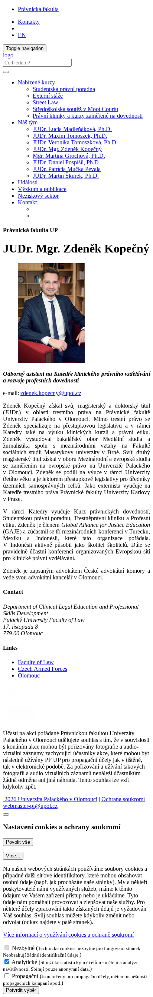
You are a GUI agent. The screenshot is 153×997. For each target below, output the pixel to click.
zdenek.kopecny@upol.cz (50, 393)
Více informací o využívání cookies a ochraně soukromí (68, 934)
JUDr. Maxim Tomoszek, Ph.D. (70, 136)
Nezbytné (23, 948)
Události (28, 182)
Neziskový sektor (38, 196)
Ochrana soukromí (123, 799)
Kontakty (29, 22)
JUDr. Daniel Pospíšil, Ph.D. (66, 162)
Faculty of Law (36, 662)
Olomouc (29, 675)
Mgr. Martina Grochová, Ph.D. (69, 156)
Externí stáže (48, 96)
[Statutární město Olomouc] (20, 720)
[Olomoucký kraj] (28, 701)
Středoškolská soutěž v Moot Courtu (75, 109)
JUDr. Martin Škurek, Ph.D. (66, 176)
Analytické (24, 962)
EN (22, 35)
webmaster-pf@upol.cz (30, 806)
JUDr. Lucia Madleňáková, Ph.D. (72, 129)
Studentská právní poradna (64, 89)
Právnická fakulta (38, 9)
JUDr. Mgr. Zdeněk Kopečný (67, 149)
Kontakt (27, 202)
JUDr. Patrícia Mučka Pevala (67, 169)
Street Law (45, 102)
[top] (6, 814)
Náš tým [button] (28, 122)
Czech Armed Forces (42, 669)
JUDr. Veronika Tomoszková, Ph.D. (75, 142)
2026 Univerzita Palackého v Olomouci (50, 799)
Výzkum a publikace (42, 189)
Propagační (25, 976)
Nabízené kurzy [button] (36, 82)
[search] (6, 72)
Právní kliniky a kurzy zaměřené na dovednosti (88, 116)
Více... (13, 856)
